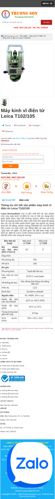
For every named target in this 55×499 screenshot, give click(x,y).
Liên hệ (4, 359)
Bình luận (24, 200)
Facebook (20, 125)
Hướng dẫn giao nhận (10, 397)
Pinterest (8, 131)
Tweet (7, 125)
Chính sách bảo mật (9, 372)
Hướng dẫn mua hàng (11, 180)
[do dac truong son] (19, 19)
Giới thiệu (5, 343)
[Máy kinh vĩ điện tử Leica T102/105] (5, 102)
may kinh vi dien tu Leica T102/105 (39, 328)
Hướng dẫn (6, 352)
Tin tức (4, 355)
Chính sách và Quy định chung (13, 366)
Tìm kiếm (46, 22)
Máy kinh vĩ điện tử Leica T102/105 (16, 328)
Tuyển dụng (6, 346)
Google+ (36, 125)
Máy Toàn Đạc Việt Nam (9, 405)
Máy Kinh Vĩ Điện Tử (20, 138)
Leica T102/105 (16, 330)
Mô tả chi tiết (8, 200)
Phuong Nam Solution (27, 496)
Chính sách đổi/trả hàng (10, 369)
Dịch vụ (4, 349)
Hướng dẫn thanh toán (10, 394)
